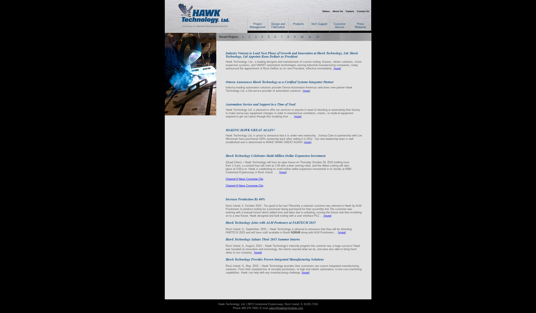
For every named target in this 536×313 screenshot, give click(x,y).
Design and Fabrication (278, 25)
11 (309, 36)
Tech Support (319, 23)
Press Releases (360, 25)
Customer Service (339, 25)
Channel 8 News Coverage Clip (244, 185)
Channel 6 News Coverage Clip (244, 179)
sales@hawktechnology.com (286, 308)
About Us (337, 11)
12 (317, 36)
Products (298, 23)
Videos (326, 11)
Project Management (257, 25)
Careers (350, 11)
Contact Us (363, 11)
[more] (327, 215)
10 (301, 36)
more (337, 68)
